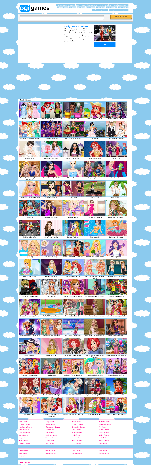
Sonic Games (76, 443)
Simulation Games (78, 427)
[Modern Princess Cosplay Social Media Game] (51, 109)
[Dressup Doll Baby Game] (51, 247)
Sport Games (104, 10)
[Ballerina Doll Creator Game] (116, 228)
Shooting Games (114, 10)
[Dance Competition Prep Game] (116, 366)
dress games (23, 450)
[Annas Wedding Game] (51, 287)
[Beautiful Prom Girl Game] (51, 188)
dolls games (23, 453)
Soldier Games (104, 435)
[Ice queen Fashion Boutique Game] (73, 366)
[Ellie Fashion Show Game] (51, 267)
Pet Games (102, 427)
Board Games (113, 5)
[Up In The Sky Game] (95, 188)
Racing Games (124, 10)
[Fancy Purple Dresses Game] (51, 208)
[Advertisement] (38, 41)
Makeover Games (62, 7)
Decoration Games (62, 5)
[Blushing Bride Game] (30, 149)
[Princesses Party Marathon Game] (51, 326)
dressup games (104, 453)
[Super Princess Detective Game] (116, 109)
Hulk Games (50, 443)
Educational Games (111, 7)
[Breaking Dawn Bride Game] (51, 149)
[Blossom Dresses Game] (73, 169)
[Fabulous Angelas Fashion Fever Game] (30, 326)
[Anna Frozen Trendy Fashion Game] (73, 287)
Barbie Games (50, 430)
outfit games (76, 450)
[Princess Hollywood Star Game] (73, 386)
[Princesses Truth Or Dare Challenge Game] (51, 405)
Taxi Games (50, 432)
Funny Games (81, 7)
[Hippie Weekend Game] (30, 346)
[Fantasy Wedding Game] (73, 228)
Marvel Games (104, 441)
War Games (96, 10)
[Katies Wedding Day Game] (73, 149)
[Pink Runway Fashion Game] (95, 208)
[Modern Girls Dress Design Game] (51, 386)
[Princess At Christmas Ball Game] (30, 366)
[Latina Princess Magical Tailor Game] (116, 307)
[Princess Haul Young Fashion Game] (116, 405)
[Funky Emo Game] (30, 208)
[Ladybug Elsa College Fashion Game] (95, 386)
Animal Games (24, 430)
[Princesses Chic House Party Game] (73, 346)
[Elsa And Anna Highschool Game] (116, 267)
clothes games (51, 450)
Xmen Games (50, 441)
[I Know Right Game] (73, 188)
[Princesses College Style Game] (95, 366)
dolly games (23, 456)
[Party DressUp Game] (51, 366)
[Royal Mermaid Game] (95, 228)
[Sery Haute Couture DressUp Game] (95, 326)
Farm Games (23, 421)
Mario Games (23, 435)
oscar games (103, 450)
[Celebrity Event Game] (116, 149)
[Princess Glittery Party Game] (30, 386)
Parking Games (104, 432)
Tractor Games (77, 432)
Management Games (53, 427)
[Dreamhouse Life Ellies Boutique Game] (30, 188)
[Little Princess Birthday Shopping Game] (116, 346)
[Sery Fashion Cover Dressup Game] (95, 307)
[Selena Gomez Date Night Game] (51, 169)
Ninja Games (76, 435)
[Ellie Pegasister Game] (116, 247)
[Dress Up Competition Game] (51, 129)
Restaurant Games (105, 424)
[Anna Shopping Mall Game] (95, 405)
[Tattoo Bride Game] (95, 129)
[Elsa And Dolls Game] (73, 208)
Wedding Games (104, 421)
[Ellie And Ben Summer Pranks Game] (95, 247)
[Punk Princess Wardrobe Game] (116, 326)
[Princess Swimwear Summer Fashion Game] (95, 267)
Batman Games (24, 443)
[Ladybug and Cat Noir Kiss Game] (30, 287)
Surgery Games (77, 424)
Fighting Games (90, 7)
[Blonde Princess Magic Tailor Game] (30, 307)
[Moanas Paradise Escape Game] (116, 386)
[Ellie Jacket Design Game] (30, 267)
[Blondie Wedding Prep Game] (30, 109)
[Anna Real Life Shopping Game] (73, 129)
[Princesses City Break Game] (73, 267)
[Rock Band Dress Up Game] (30, 228)
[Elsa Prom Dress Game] (116, 169)
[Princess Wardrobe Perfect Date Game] (73, 405)
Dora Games (76, 430)
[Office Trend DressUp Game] (51, 228)
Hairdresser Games (25, 427)
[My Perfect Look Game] (51, 346)
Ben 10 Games (77, 441)
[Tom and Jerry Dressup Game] (116, 287)
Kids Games (72, 7)
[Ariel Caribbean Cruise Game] (95, 109)
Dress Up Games (123, 7)
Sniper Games (24, 438)
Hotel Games (76, 421)
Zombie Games (77, 438)
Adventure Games (123, 5)
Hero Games (23, 441)
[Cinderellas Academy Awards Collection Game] (30, 169)
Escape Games (100, 7)
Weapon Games (51, 438)
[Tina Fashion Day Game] (73, 109)
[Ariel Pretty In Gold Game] (95, 149)
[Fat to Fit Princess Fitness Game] (51, 307)
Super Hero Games (81, 5)
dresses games (51, 453)
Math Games (103, 443)
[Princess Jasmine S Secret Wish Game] (73, 247)
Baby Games (50, 421)
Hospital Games (24, 424)
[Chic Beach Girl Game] (116, 188)
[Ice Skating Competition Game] (73, 326)
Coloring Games (103, 5)
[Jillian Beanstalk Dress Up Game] (116, 208)
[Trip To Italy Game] (30, 247)
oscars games (77, 453)
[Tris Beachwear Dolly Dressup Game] (95, 287)
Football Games (104, 438)
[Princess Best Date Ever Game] (73, 307)
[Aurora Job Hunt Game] (30, 405)
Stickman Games (51, 435)
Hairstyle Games (24, 432)
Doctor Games (50, 424)
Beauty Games (104, 430)
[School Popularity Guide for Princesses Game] (95, 346)
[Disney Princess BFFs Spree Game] (30, 129)
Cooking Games (93, 5)
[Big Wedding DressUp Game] (116, 129)
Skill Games (71, 5)
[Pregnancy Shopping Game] (95, 169)
